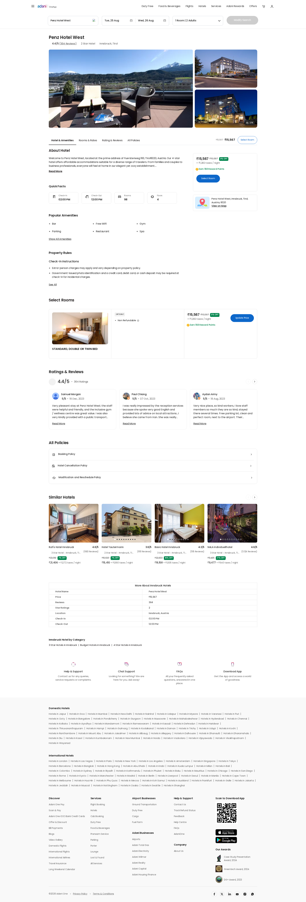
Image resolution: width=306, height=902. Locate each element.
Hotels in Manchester (102, 776)
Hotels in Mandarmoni (107, 724)
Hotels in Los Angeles (151, 761)
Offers (253, 6)
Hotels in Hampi (95, 729)
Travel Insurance (57, 863)
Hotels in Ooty (57, 719)
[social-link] (214, 894)
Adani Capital (139, 869)
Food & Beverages (169, 6)
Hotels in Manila (210, 776)
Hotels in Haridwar (208, 724)
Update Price (242, 318)
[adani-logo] (47, 6)
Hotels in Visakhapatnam (229, 738)
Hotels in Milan (204, 766)
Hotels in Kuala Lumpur (180, 766)
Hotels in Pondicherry (105, 719)
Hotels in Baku (173, 771)
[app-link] (226, 832)
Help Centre (180, 822)
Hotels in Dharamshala (236, 734)
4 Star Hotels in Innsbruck (127, 645)
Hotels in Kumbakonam (98, 738)
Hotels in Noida (151, 738)
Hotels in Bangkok (84, 766)
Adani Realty (138, 863)
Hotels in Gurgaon (130, 719)
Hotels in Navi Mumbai (127, 738)
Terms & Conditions (103, 894)
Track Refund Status (185, 810)
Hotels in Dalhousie (185, 734)
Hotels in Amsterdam (178, 761)
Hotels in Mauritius (194, 771)
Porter (94, 846)
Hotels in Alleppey (161, 734)
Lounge (94, 852)
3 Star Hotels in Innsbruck (63, 645)
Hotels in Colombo (59, 771)
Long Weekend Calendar (62, 869)
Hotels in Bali (223, 766)
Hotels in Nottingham (105, 786)
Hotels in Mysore (188, 714)
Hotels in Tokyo (227, 761)
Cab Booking (97, 816)
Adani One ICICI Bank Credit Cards (67, 816)
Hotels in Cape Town (234, 776)
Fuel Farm (137, 822)
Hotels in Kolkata (58, 724)
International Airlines (59, 858)
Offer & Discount (58, 822)
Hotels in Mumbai (97, 714)
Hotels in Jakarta (244, 781)
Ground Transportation (144, 805)
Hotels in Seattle (151, 786)
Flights (189, 6)
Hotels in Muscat (80, 786)
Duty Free (147, 6)
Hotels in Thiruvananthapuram (66, 729)
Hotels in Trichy (187, 729)
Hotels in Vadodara (174, 738)
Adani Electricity (140, 851)
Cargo (135, 816)
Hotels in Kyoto (77, 776)
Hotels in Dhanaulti (209, 734)
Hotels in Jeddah (58, 786)
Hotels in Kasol (74, 738)
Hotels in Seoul (189, 776)
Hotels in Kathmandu (128, 771)
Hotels (202, 6)
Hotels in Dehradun (184, 724)
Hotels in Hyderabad (212, 719)
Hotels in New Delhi (121, 714)
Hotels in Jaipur (57, 714)
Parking (94, 840)
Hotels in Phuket (152, 771)
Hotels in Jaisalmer (115, 734)
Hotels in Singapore (204, 761)
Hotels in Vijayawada (200, 738)
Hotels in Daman (166, 729)
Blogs (51, 834)
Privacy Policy (80, 894)
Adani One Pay (56, 805)
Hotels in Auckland (178, 781)
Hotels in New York (125, 761)
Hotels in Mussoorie (155, 719)
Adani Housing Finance (144, 875)
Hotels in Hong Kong (108, 766)
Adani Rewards (235, 6)
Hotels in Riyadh (104, 771)
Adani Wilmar (139, 857)
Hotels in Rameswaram (136, 724)
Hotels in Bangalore (79, 719)
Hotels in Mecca (130, 781)
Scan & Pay (55, 810)
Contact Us (180, 805)
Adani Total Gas (140, 845)
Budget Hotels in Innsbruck (95, 645)
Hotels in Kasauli (161, 724)
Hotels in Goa (77, 714)
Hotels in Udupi (207, 729)
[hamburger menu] (33, 6)
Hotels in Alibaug (138, 734)
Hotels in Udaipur (166, 714)
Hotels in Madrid (126, 776)
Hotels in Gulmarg (117, 729)
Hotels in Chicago (218, 771)
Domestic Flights (57, 846)
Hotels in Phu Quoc (107, 781)
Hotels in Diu (55, 738)
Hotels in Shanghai (174, 786)
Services (216, 6)
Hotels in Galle (223, 781)
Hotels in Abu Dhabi (134, 766)
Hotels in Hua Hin (83, 781)
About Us (178, 851)
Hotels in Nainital (144, 714)
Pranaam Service (100, 834)
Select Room (247, 140)
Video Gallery (56, 840)
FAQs (176, 828)
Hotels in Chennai (237, 719)
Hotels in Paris (104, 761)
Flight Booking (98, 805)
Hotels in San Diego (242, 771)
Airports (136, 839)
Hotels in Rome (57, 776)
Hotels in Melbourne (60, 781)
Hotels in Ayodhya (81, 724)
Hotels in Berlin (146, 776)
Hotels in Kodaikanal (142, 729)
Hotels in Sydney (82, 771)
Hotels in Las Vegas (82, 761)
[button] (263, 6)
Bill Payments (56, 828)
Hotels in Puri (232, 714)
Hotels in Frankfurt (202, 781)
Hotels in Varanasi (211, 714)
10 (82, 539)
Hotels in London (58, 761)
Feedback (179, 816)
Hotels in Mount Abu (89, 734)
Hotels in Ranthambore (62, 734)
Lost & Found (97, 858)
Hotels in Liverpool (168, 776)
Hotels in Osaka (129, 786)
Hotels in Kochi (227, 729)
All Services (96, 863)
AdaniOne (179, 834)
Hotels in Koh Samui (153, 781)
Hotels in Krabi (156, 766)
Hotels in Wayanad (59, 743)
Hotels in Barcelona (60, 766)
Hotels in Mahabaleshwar (183, 719)
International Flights (59, 852)
